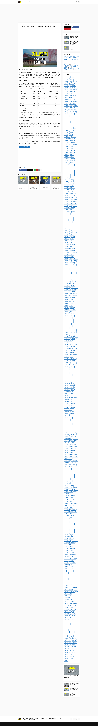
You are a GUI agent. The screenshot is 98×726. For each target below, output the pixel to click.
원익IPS (73, 340)
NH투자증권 (71, 630)
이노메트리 (66, 356)
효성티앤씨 (66, 548)
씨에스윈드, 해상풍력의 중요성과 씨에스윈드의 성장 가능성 (34, 186)
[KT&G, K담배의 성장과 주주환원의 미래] (45, 180)
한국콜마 (75, 491)
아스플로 (70, 281)
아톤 (65, 291)
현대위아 (72, 532)
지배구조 (71, 395)
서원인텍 (71, 230)
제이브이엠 (70, 377)
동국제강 (66, 128)
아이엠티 (73, 287)
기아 (71, 91)
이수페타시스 (74, 362)
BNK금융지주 (72, 554)
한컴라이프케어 (70, 511)
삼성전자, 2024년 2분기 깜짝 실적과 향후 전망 (74, 689)
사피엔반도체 (67, 207)
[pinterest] (76, 719)
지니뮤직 (26, 167)
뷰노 (70, 195)
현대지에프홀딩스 (67, 536)
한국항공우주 (67, 495)
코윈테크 (75, 432)
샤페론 (72, 226)
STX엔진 (71, 656)
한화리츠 (66, 513)
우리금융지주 (67, 334)
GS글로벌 (70, 572)
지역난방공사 (67, 399)
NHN (76, 630)
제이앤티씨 (72, 379)
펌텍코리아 (71, 456)
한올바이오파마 (72, 505)
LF (70, 611)
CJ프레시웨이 (73, 562)
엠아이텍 (75, 317)
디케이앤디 (66, 148)
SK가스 (69, 640)
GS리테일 (76, 572)
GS (74, 570)
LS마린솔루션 (74, 623)
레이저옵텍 (66, 156)
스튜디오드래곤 (73, 252)
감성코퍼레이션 (67, 77)
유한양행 (75, 354)
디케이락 (71, 146)
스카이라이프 (67, 252)
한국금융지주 (73, 485)
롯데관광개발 (67, 158)
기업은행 (75, 91)
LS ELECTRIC (67, 623)
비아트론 (71, 201)
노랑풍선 (75, 101)
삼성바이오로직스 (67, 211)
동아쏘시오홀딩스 (72, 130)
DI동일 (66, 568)
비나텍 (71, 199)
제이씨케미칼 (67, 379)
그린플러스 (66, 87)
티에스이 (66, 448)
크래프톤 (75, 436)
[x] (71, 719)
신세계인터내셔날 (67, 260)
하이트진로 (73, 483)
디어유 (66, 144)
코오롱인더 (72, 430)
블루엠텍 (66, 199)
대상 (65, 111)
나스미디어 (66, 93)
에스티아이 (66, 299)
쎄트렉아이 (71, 266)
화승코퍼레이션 (74, 542)
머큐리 (73, 175)
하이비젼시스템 (67, 483)
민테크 (72, 185)
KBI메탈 (75, 603)
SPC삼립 (66, 656)
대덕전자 (75, 107)
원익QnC (66, 342)
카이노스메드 (73, 403)
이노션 (71, 356)
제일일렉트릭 (72, 385)
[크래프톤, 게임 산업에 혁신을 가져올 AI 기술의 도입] (56, 180)
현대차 (73, 536)
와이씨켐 (74, 330)
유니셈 (66, 350)
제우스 (66, 377)
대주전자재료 (72, 113)
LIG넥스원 (66, 621)
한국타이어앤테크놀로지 (68, 493)
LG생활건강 (73, 613)
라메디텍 (72, 150)
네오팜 (75, 95)
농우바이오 (75, 105)
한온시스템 (66, 505)
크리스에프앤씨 (67, 438)
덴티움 (72, 126)
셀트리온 (71, 242)
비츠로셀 (66, 205)
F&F (68, 570)
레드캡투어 (66, 154)
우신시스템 (66, 336)
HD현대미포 (75, 581)
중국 (72, 391)
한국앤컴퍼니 (67, 489)
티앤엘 (75, 446)
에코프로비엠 (67, 309)
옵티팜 (66, 330)
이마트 (73, 360)
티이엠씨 (75, 448)
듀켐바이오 (72, 140)
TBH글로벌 (67, 658)
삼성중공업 (71, 215)
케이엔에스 (66, 413)
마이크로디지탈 (67, 175)
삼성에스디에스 (67, 213)
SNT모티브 (73, 652)
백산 (69, 191)
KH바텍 (72, 607)
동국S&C (75, 128)
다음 (19, 209)
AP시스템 (72, 552)
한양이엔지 (75, 503)
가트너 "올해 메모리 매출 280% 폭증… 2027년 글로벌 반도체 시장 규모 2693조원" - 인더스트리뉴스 (71, 66)
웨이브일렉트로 (67, 344)
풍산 (75, 462)
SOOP (71, 654)
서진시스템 (66, 232)
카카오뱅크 (66, 407)
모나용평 (71, 181)
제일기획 (66, 385)
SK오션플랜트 (67, 646)
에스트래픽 (73, 297)
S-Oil (66, 636)
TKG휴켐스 (72, 658)
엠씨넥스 (70, 317)
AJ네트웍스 (67, 552)
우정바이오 (72, 336)
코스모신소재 (67, 428)
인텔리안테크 (72, 368)
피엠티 (76, 470)
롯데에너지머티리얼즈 (73, 160)
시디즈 (72, 254)
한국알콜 (75, 487)
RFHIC (73, 634)
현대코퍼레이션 (67, 538)
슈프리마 (66, 250)
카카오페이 (72, 407)
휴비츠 (71, 550)
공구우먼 (73, 83)
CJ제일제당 (67, 562)
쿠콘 (71, 436)
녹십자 (74, 103)
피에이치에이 (74, 468)
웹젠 (72, 344)
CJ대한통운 (71, 560)
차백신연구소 (67, 401)
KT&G (74, 609)
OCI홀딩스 (72, 632)
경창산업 (71, 81)
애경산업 (73, 291)
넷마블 (71, 101)
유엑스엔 (66, 354)
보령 (75, 193)
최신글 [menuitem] (36, 1)
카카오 (66, 405)
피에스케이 (70, 466)
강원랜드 (73, 77)
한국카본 (71, 491)
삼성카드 (71, 217)
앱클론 (71, 293)
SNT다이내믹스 (67, 652)
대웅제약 (74, 111)
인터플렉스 (66, 368)
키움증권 (70, 440)
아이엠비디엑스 (67, 287)
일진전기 (66, 370)
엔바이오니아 (67, 313)
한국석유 (71, 487)
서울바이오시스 (72, 228)
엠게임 (66, 317)
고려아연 (75, 81)
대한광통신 (66, 115)
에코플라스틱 (73, 309)
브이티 (75, 197)
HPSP (70, 595)
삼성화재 (75, 217)
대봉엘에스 (75, 109)
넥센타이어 (70, 97)
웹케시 (76, 344)
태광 (65, 442)
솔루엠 (73, 244)
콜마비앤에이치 (73, 434)
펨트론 (76, 456)
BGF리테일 (66, 554)
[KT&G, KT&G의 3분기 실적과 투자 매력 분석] (23, 180)
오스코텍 (70, 326)
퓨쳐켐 (66, 464)
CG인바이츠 (67, 556)
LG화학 (72, 619)
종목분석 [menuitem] (28, 1)
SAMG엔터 (70, 636)
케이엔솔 (73, 411)
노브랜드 (66, 103)
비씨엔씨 (66, 201)
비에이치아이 (67, 203)
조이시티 (71, 387)
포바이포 (70, 458)
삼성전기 (73, 213)
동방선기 (66, 130)
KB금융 (71, 603)
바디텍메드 (66, 187)
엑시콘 (71, 311)
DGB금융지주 (72, 566)
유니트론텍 (66, 352)
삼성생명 (73, 211)
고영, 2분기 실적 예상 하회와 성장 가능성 (74, 684)
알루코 (69, 291)
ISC (72, 597)
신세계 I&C (75, 258)
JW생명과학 (67, 601)
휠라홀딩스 (72, 548)
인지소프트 (72, 366)
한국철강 (66, 491)
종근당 (75, 387)
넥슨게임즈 (66, 101)
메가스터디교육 (67, 177)
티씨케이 (70, 446)
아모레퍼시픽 (67, 277)
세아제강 (73, 238)
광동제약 (66, 85)
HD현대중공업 (74, 587)
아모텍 (77, 277)
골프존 (69, 83)
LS (70, 621)
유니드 (76, 348)
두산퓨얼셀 (66, 140)
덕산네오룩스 (67, 124)
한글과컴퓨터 (73, 495)
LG (73, 611)
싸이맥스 (74, 264)
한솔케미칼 (66, 503)
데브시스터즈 (67, 126)
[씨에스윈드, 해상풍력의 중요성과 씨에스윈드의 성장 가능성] (34, 180)
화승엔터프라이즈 (67, 542)
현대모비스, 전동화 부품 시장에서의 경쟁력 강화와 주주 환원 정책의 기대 (74, 42)
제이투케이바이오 (67, 383)
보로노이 (66, 195)
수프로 (73, 248)
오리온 (66, 326)
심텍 (70, 264)
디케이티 (71, 148)
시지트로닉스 (67, 256)
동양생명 (71, 132)
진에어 (72, 399)
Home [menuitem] (24, 1)
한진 (65, 511)
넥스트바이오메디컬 (68, 99)
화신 (65, 544)
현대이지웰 (66, 534)
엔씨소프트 (72, 313)
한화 (75, 511)
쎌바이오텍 (66, 268)
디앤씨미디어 (73, 142)
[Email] (39, 170)
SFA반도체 (66, 638)
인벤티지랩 (74, 364)
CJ (71, 556)
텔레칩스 (73, 442)
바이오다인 (72, 189)
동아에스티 (66, 132)
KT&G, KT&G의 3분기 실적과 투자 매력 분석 (23, 186)
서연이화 (66, 228)
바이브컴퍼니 (67, 189)
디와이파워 (74, 144)
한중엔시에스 (74, 509)
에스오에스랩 (75, 295)
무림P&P (66, 183)
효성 (73, 544)
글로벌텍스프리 (72, 87)
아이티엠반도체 (67, 289)
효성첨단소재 (72, 546)
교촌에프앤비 (72, 85)
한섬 (73, 499)
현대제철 (71, 534)
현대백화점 (72, 530)
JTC (71, 599)
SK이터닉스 (67, 648)
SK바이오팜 (74, 642)
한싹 (71, 503)
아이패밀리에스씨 (74, 289)
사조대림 (75, 205)
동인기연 (71, 134)
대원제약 (66, 113)
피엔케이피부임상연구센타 (69, 470)
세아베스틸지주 (67, 238)
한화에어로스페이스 (73, 517)
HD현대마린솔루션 (68, 581)
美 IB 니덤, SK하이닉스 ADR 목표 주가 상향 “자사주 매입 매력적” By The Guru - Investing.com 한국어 (71, 60)
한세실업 (66, 501)
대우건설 (69, 111)
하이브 (71, 481)
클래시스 (73, 438)
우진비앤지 (66, 338)
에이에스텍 (73, 301)
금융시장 (66, 89)
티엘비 (71, 448)
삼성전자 (66, 215)
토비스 (71, 444)
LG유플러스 (74, 615)
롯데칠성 (66, 166)
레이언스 (71, 154)
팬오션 (75, 454)
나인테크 (71, 93)
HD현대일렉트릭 (67, 587)
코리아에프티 (73, 421)
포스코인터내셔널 (74, 460)
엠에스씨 (66, 319)
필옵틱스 (66, 472)
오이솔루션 (66, 328)
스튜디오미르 (67, 254)
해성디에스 (66, 521)
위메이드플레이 (67, 348)
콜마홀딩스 (66, 436)
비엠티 (72, 203)
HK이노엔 (66, 591)
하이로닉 (66, 481)
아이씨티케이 (67, 285)
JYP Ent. (66, 603)
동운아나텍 (66, 134)
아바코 (66, 279)
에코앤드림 (72, 307)
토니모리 (66, 444)
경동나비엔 (66, 79)
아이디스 (75, 281)
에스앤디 (75, 293)
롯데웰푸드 (66, 162)
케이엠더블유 (72, 413)
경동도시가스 (72, 79)
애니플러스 (66, 293)
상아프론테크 (67, 226)
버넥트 (73, 191)
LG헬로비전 (67, 619)
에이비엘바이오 (67, 301)
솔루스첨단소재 (67, 244)
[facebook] (74, 719)
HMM (66, 595)
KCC (65, 605)
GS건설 (66, 572)
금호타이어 (66, 91)
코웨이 (71, 432)
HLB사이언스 (72, 593)
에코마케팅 (66, 307)
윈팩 (72, 348)
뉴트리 (71, 107)
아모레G (72, 277)
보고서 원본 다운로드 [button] (25, 146)
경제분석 (66, 81)
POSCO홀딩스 (67, 634)
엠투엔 (75, 319)
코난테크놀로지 (67, 419)
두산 (75, 134)
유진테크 (71, 354)
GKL (71, 570)
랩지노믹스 (72, 152)
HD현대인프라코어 (68, 585)
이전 (60, 209)
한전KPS (71, 507)
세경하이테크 (72, 234)
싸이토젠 (66, 266)
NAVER (66, 630)
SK (65, 640)
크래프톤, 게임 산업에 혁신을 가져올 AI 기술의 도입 (56, 186)
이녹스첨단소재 (67, 360)
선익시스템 (75, 232)
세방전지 (66, 236)
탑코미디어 (75, 440)
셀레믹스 (71, 240)
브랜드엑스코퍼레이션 (68, 197)
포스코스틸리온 (67, 460)
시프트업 (66, 258)
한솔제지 (71, 501)
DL (69, 568)
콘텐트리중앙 (67, 434)
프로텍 (70, 464)
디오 (69, 144)
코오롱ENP (66, 432)
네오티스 (71, 95)
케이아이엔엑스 (67, 411)
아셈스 (76, 279)
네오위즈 (66, 95)
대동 (65, 109)
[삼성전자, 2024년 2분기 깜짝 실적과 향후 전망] (66, 689)
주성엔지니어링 (67, 391)
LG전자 (71, 617)
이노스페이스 (67, 358)
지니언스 (66, 395)
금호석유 (75, 89)
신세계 (71, 258)
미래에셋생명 (72, 183)
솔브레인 (66, 246)
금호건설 (71, 89)
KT (70, 609)
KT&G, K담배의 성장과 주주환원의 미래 (45, 185)
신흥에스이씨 (72, 262)
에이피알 (71, 305)
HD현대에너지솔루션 (68, 583)
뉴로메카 (66, 107)
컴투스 (70, 409)
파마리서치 (72, 450)
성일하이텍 (66, 234)
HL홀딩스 (66, 593)
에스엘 (66, 295)
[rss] (79, 719)
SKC (76, 650)
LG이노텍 (66, 617)
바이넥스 (71, 187)
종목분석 (22, 24)
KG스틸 (75, 605)
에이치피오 (72, 303)
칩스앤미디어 (67, 403)
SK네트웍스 (74, 640)
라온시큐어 (66, 152)
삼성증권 (66, 217)
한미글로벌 (71, 497)
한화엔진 (66, 519)
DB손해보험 (72, 564)
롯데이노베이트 (72, 162)
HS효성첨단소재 (67, 597)
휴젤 (74, 550)
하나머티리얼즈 (67, 479)
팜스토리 (70, 454)
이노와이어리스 (73, 358)
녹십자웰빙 (66, 105)
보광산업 (71, 193)
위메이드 (66, 346)
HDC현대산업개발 (71, 589)
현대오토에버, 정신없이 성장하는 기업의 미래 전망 (74, 37)
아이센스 (73, 283)
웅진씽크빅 (72, 338)
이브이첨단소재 (67, 362)
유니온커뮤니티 (71, 350)
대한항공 (71, 117)
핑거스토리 (71, 472)
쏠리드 (71, 268)
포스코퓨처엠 (67, 462)
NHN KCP (66, 632)
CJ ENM (66, 560)
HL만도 (75, 591)
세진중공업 (66, 240)
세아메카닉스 (72, 236)
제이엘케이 (74, 381)
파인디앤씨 (66, 452)
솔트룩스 (71, 246)
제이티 (73, 383)
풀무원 (72, 462)
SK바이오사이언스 (68, 642)
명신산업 (66, 181)
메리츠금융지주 (72, 179)
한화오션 (71, 519)
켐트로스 (75, 417)
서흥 (71, 232)
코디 (72, 419)
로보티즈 (71, 156)
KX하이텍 (66, 611)
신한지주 (66, 262)
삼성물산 (71, 209)
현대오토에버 (67, 532)
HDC (66, 589)
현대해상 (73, 538)
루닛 (71, 168)
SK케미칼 (72, 648)
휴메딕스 (66, 550)
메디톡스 (73, 177)
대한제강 (66, 117)
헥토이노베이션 (72, 521)
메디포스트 (66, 179)
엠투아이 (71, 319)
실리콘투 (66, 264)
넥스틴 (74, 99)
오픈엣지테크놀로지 (73, 328)
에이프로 (66, 305)
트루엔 (66, 446)
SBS (75, 636)
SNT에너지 (67, 654)
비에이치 (75, 201)
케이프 (70, 415)
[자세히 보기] (41, 170)
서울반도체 (66, 230)
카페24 (66, 409)
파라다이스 (66, 450)
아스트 (66, 281)
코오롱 (72, 428)
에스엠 (70, 295)
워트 (76, 338)
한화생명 (71, 513)
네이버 (66, 97)
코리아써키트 (67, 421)
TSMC (66, 660)
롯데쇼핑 (66, 160)
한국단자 (66, 487)
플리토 (66, 466)
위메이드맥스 (72, 346)
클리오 (66, 440)
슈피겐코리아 (72, 250)
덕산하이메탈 (73, 124)
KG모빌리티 (70, 605)
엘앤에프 (72, 315)
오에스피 (75, 326)
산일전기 (66, 209)
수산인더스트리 (67, 248)
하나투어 (73, 479)
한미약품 (66, 499)
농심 (71, 105)
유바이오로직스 (72, 352)
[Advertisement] (49, 13)
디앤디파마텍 (67, 142)
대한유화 (71, 115)
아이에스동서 (73, 285)
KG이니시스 (67, 607)
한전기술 (66, 507)
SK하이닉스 (72, 650)
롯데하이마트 (67, 168)
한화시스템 (66, 517)
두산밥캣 (71, 136)
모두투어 (75, 181)
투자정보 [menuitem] (32, 1)
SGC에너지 (75, 638)
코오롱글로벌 (67, 430)
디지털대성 (66, 146)
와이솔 (70, 330)
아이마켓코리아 (67, 283)
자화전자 (71, 370)
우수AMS (72, 334)
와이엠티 (66, 332)
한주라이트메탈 (67, 509)
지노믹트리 (66, 393)
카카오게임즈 (71, 405)
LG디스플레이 (67, 613)
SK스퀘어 (66, 644)
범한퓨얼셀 (66, 193)
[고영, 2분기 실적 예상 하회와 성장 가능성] (66, 685)
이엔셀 (66, 364)
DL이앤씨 (73, 568)
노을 (70, 103)
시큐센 (72, 256)
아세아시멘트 (71, 279)
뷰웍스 (74, 195)
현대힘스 (66, 540)
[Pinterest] (37, 170)
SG (70, 638)
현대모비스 (66, 530)
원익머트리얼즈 (67, 340)
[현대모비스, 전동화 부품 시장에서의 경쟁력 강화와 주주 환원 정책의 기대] (66, 42)
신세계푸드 (74, 260)
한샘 (70, 499)
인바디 (70, 364)
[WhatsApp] (35, 170)
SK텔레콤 (66, 650)
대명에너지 (70, 109)
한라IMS (66, 497)
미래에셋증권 (67, 185)
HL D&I (71, 591)
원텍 (70, 342)
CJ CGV (74, 558)
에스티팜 (71, 299)
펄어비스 (66, 456)
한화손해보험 (67, 515)
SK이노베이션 (73, 646)
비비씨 (75, 199)
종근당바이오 (67, 389)
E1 (65, 570)
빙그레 (71, 205)
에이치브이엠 (67, 303)
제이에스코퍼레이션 (68, 381)
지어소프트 (74, 397)
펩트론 (66, 458)
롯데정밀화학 (67, 164)
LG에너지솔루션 (67, 615)
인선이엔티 (66, 366)
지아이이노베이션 (67, 397)
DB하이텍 (66, 566)
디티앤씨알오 (67, 150)
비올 (75, 203)
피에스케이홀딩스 (67, 468)
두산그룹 (66, 136)
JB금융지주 (67, 599)
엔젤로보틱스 (67, 315)
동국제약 (71, 128)
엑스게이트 (66, 311)
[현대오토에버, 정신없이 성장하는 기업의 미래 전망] (66, 37)
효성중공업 (66, 546)
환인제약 (69, 544)
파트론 (66, 454)
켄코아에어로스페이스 (68, 417)
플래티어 (74, 464)
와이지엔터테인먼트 (73, 332)
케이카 (66, 415)
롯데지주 (72, 164)
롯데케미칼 (71, 166)
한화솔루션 (72, 515)
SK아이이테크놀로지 (73, 644)
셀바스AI (66, 242)
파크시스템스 (72, 452)
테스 (69, 442)
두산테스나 (73, 138)
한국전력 (72, 489)
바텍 (65, 191)
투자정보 (75, 444)
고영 (65, 83)
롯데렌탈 (72, 158)
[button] (76, 2)
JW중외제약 (73, 601)
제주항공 (66, 387)
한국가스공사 (67, 485)
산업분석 (72, 207)
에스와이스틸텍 (67, 297)
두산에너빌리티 (67, 138)
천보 (71, 401)
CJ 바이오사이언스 (68, 558)
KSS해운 (66, 609)
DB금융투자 (67, 564)
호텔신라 (71, 540)
